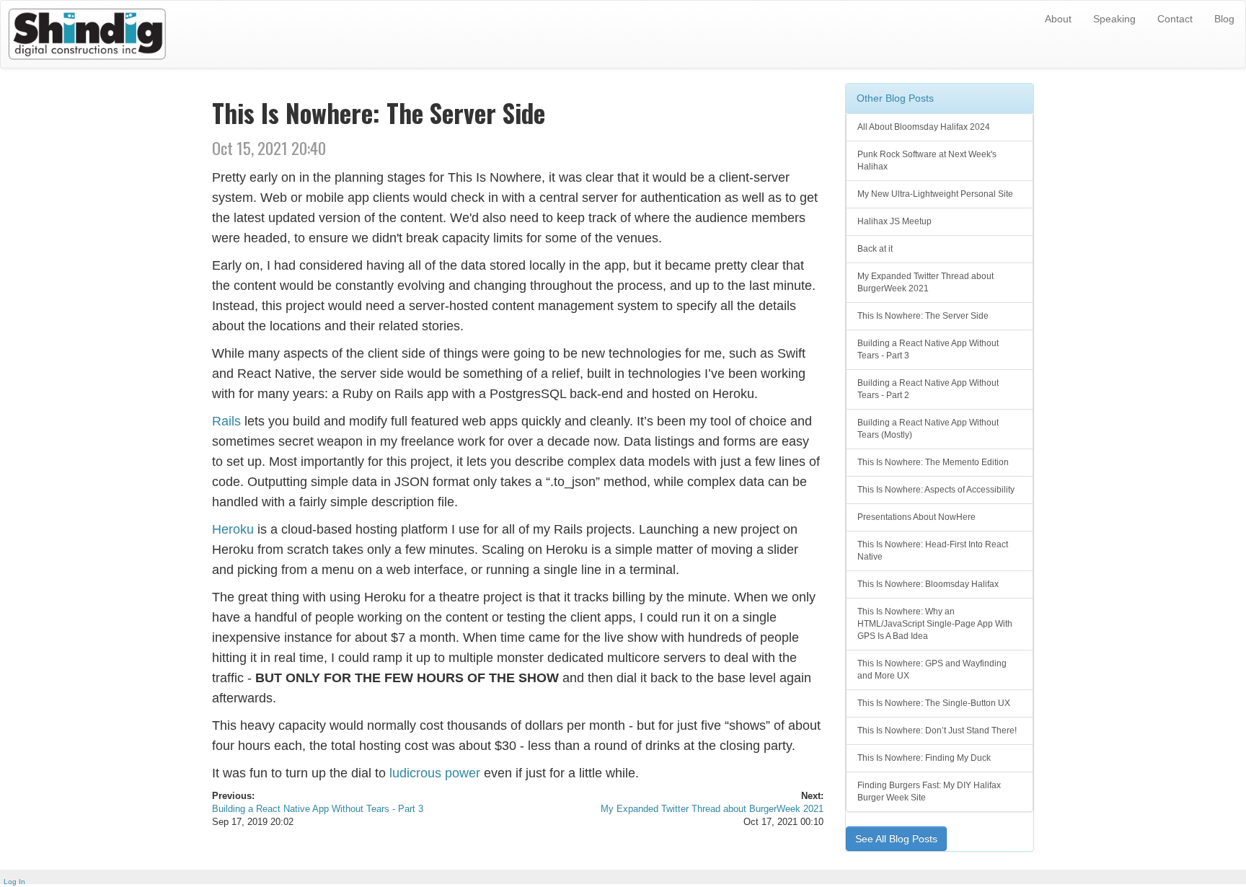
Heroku (233, 529)
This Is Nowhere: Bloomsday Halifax (928, 584)
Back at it (875, 249)
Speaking (1114, 19)
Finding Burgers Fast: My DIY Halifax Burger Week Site (929, 791)
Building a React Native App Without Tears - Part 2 (928, 389)
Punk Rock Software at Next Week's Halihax (927, 160)
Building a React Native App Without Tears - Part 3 (317, 809)
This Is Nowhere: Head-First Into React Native (932, 550)
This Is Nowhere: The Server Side (923, 316)
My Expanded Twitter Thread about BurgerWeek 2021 (712, 809)
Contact (1175, 19)
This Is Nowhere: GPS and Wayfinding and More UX (932, 669)
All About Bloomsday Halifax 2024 (923, 127)
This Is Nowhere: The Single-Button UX (933, 703)
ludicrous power (434, 773)
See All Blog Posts (896, 838)
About (1058, 19)
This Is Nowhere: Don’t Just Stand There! (937, 730)
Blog (1224, 19)
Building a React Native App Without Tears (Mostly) (928, 429)
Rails (226, 421)
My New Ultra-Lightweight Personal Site (935, 194)
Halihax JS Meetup (894, 221)
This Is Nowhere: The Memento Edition (933, 462)
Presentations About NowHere (916, 517)
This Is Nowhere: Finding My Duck (924, 758)
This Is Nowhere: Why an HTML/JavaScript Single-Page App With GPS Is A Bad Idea (934, 623)
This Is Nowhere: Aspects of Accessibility (936, 490)
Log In (14, 882)
